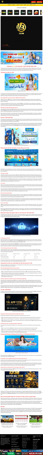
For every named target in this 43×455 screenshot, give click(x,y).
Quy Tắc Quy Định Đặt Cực (15, 438)
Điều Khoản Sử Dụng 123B (26, 439)
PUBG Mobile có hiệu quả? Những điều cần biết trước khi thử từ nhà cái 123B (7, 424)
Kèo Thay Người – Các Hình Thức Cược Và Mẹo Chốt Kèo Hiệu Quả (36, 424)
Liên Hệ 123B (13, 441)
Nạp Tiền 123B (24, 444)
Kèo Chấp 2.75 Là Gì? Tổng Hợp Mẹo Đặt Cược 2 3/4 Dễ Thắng (21, 424)
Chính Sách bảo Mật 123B (26, 438)
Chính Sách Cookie (14, 439)
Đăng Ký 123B (24, 441)
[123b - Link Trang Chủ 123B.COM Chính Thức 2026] (5, 2)
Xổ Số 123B (34, 448)
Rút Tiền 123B (24, 445)
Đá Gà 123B (34, 445)
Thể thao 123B (35, 442)
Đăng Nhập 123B (24, 442)
